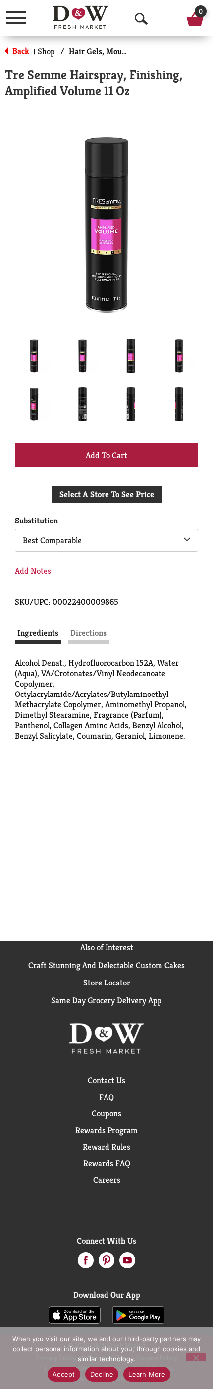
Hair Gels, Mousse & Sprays (117, 51)
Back (19, 50)
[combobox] (106, 540)
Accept (64, 1374)
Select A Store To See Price (106, 494)
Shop (46, 51)
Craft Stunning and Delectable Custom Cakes (106, 965)
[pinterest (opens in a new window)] (106, 1263)
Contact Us (106, 1080)
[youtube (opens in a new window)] (127, 1263)
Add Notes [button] (33, 570)
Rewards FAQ (106, 1163)
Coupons (106, 1113)
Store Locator (106, 982)
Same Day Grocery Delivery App (106, 1000)
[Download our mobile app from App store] (75, 1314)
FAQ (106, 1097)
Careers (106, 1179)
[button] (34, 356)
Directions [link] (88, 632)
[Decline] (196, 1357)
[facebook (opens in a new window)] (86, 1263)
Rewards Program (106, 1130)
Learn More (146, 1374)
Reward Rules (106, 1146)
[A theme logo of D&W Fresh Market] (80, 17)
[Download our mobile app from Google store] (138, 1314)
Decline (102, 1374)
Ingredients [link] (37, 632)
